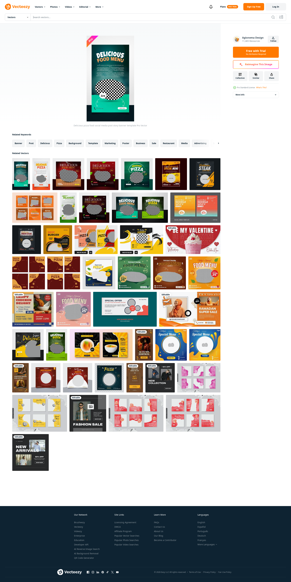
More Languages (206, 544)
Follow (273, 41)
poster (125, 143)
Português (203, 531)
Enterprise (79, 535)
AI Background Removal (86, 553)
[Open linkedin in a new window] (98, 572)
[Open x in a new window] (112, 572)
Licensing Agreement (125, 522)
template (93, 143)
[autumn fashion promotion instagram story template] (144, 345)
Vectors (39, 6)
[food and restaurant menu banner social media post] (198, 377)
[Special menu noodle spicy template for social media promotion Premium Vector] (195, 207)
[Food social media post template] (34, 207)
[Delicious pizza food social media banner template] (140, 207)
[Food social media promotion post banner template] (28, 345)
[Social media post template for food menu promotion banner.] (98, 272)
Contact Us (159, 526)
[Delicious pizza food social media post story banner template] (21, 174)
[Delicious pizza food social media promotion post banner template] (137, 174)
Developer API (81, 544)
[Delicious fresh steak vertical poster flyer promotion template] (26, 239)
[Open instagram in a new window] (93, 572)
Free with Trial (256, 52)
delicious (45, 143)
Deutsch (202, 535)
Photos (54, 6)
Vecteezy (78, 526)
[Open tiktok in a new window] (107, 572)
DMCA (117, 526)
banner (18, 143)
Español (202, 526)
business (140, 143)
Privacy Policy (209, 572)
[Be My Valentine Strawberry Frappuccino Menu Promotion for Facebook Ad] (193, 239)
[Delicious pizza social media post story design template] (41, 174)
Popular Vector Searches (126, 535)
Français (202, 540)
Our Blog (158, 535)
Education (79, 540)
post (31, 143)
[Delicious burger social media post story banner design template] (68, 207)
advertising (200, 143)
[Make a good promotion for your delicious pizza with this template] (63, 272)
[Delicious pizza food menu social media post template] (68, 174)
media (184, 143)
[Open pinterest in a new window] (102, 572)
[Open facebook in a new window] (88, 572)
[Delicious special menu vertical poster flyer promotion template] (171, 174)
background (75, 143)
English (201, 522)
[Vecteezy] (17, 7)
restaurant (168, 143)
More (98, 6)
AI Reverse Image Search (87, 549)
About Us (158, 531)
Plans (223, 6)
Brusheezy (79, 522)
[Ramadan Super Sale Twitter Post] (189, 309)
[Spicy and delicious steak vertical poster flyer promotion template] (204, 174)
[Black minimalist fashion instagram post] (160, 377)
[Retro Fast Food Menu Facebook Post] (33, 309)
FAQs (156, 522)
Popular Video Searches (126, 544)
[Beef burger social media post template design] (57, 239)
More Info (240, 94)
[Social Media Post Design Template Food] (96, 239)
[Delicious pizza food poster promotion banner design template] (56, 345)
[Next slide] (216, 143)
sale (154, 143)
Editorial (83, 6)
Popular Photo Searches (126, 540)
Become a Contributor (165, 540)
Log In (275, 6)
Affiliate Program (123, 531)
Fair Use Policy (224, 572)
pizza (59, 143)
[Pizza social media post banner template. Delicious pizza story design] (109, 377)
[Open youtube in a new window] (117, 572)
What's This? (261, 87)
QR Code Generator (84, 557)
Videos (68, 6)
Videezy (78, 531)
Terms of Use (195, 572)
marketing (110, 143)
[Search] (273, 17)
